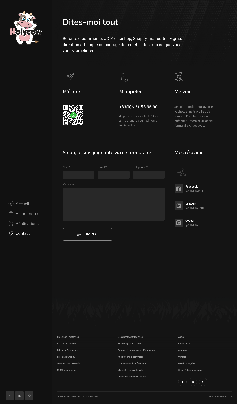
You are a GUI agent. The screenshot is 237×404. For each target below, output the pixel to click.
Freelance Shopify (66, 356)
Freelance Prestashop (68, 337)
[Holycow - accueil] (26, 28)
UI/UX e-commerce (66, 370)
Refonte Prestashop (67, 343)
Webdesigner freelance (129, 343)
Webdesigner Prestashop (69, 363)
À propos (182, 350)
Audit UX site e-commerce (130, 356)
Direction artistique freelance (132, 363)
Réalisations (184, 343)
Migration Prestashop (67, 350)
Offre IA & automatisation (190, 370)
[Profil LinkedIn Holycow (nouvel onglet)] (19, 395)
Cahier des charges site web (132, 376)
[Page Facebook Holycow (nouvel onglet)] (10, 395)
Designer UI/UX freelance (130, 337)
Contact (182, 356)
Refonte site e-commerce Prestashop (136, 350)
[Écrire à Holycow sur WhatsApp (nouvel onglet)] (29, 395)
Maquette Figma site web (130, 370)
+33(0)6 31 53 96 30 (138, 107)
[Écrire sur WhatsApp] (73, 115)
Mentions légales (186, 363)
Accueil (181, 337)
